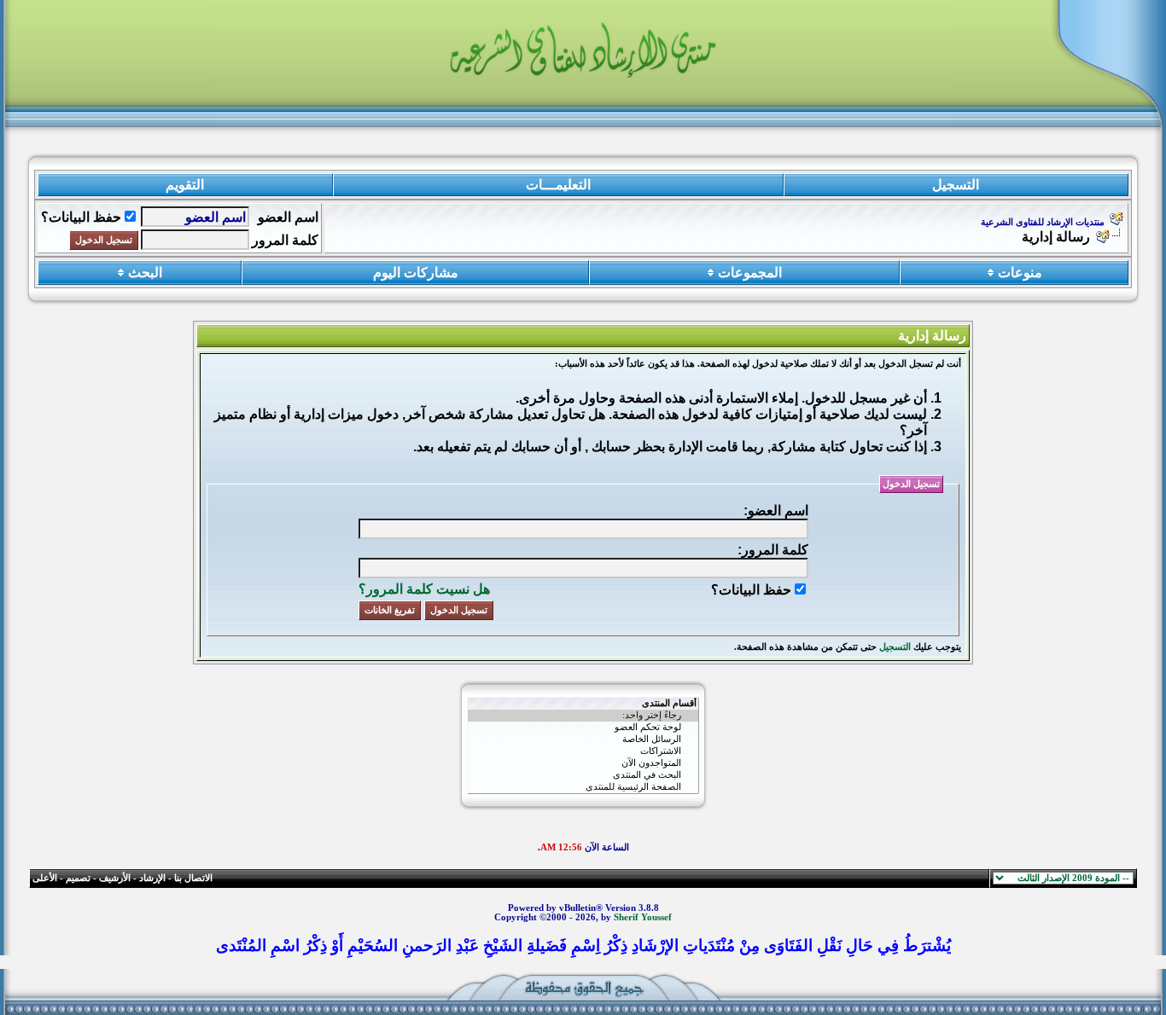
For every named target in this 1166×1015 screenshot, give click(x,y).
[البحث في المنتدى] (583, 775)
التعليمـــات (558, 184)
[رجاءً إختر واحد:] (583, 716)
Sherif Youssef (643, 917)
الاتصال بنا (193, 878)
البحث (145, 272)
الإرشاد (152, 878)
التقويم (185, 184)
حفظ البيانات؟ (81, 217)
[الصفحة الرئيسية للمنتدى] (583, 787)
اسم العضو (288, 217)
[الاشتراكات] (583, 751)
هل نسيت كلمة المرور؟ (424, 589)
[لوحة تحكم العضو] (583, 728)
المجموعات (750, 272)
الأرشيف (115, 878)
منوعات (1020, 272)
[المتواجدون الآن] (583, 763)
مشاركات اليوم (415, 272)
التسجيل (955, 184)
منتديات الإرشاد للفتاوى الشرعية (1043, 222)
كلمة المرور (285, 240)
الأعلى (44, 878)
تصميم (78, 878)
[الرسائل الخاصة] (583, 739)
